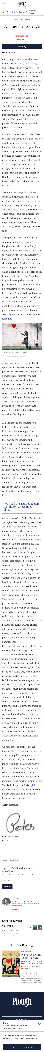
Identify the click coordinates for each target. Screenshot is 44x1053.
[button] (4, 4)
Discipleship (14, 860)
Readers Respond (22, 556)
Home (4, 12)
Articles (12, 12)
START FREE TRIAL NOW (22, 1047)
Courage (22, 12)
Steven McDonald (27, 276)
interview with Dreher (21, 548)
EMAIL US (27, 928)
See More (15, 910)
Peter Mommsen (22, 36)
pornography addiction (14, 637)
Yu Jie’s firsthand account (25, 263)
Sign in (20, 1029)
